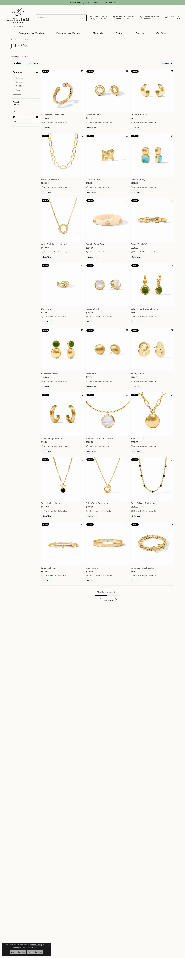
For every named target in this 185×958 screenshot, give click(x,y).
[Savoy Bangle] (108, 543)
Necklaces (20, 86)
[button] (166, 17)
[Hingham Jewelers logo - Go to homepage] (18, 17)
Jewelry (19, 40)
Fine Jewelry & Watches (68, 33)
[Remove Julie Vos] (37, 63)
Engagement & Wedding (31, 33)
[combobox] (58, 18)
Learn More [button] (112, 3)
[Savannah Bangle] (63, 543)
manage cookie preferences (24, 947)
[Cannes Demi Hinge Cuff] (63, 90)
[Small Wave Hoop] (152, 90)
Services (140, 33)
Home (12, 40)
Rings (18, 90)
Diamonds (98, 33)
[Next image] (126, 90)
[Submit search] (83, 18)
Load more (108, 600)
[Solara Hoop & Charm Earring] (152, 284)
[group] (108, 90)
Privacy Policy (36, 945)
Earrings (19, 82)
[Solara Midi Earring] (63, 349)
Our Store (161, 33)
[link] (100, 17)
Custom (119, 33)
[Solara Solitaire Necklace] (63, 479)
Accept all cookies (35, 952)
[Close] (181, 2)
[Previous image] (89, 90)
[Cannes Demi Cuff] (152, 220)
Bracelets (19, 78)
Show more (17, 94)
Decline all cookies (18, 952)
